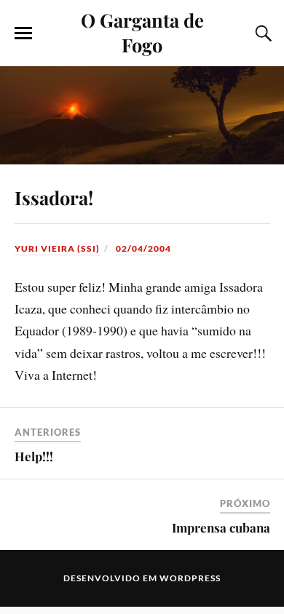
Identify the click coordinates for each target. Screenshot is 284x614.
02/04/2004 (143, 248)
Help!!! (34, 456)
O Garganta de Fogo (142, 32)
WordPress (190, 578)
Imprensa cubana (221, 527)
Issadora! (54, 197)
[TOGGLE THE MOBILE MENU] (23, 33)
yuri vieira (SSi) (57, 248)
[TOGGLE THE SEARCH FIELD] (261, 33)
